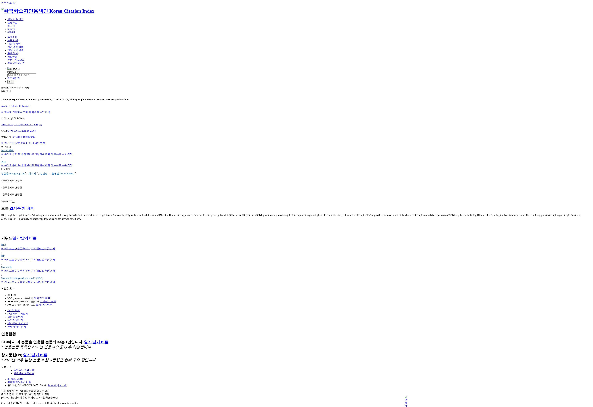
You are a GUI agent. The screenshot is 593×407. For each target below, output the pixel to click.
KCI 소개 (12, 37)
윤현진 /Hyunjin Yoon (63, 173)
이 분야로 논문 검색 (61, 154)
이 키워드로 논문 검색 (43, 248)
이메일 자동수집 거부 (19, 382)
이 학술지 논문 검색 (39, 112)
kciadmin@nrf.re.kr (57, 385)
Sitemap (11, 29)
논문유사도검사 (16, 60)
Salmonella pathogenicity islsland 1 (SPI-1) (22, 278)
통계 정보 (12, 53)
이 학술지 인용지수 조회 (14, 112)
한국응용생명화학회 (24, 137)
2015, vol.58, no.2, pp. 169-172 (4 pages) (21, 124)
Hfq (3, 256)
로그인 (11, 26)
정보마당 (12, 56)
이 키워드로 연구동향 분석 (15, 248)
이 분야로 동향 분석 (12, 154)
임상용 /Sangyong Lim (13, 173)
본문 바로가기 (9, 2)
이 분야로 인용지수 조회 (36, 154)
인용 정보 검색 (15, 50)
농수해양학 (7, 150)
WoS (9, 298)
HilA (3, 244)
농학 (3, 161)
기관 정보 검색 (15, 47)
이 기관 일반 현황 (35, 143)
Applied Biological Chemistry (15, 106)
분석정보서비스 (16, 63)
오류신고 (12, 22)
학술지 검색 (13, 43)
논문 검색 (12, 40)
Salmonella (6, 267)
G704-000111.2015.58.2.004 (21, 130)
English (11, 31)
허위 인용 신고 (15, 19)
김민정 (44, 173)
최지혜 (33, 173)
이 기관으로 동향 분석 (13, 143)
